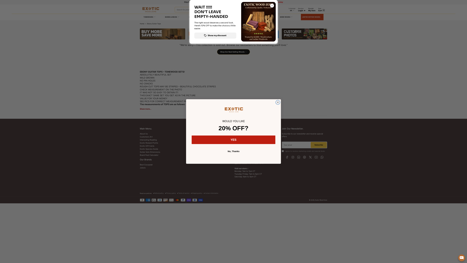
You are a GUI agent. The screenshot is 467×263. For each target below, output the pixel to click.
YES (233, 139)
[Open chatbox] (461, 257)
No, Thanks (233, 151)
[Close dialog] (278, 102)
